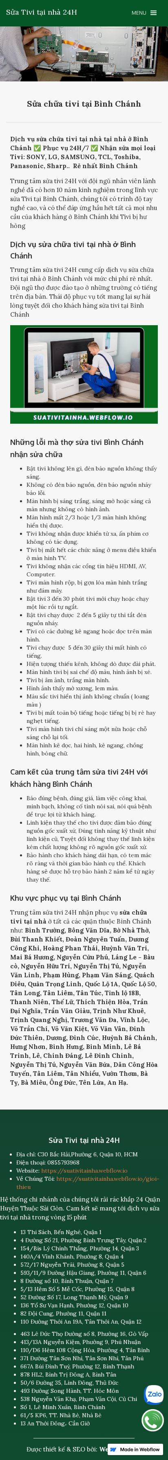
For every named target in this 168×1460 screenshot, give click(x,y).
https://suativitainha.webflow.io (84, 1170)
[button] (144, 13)
